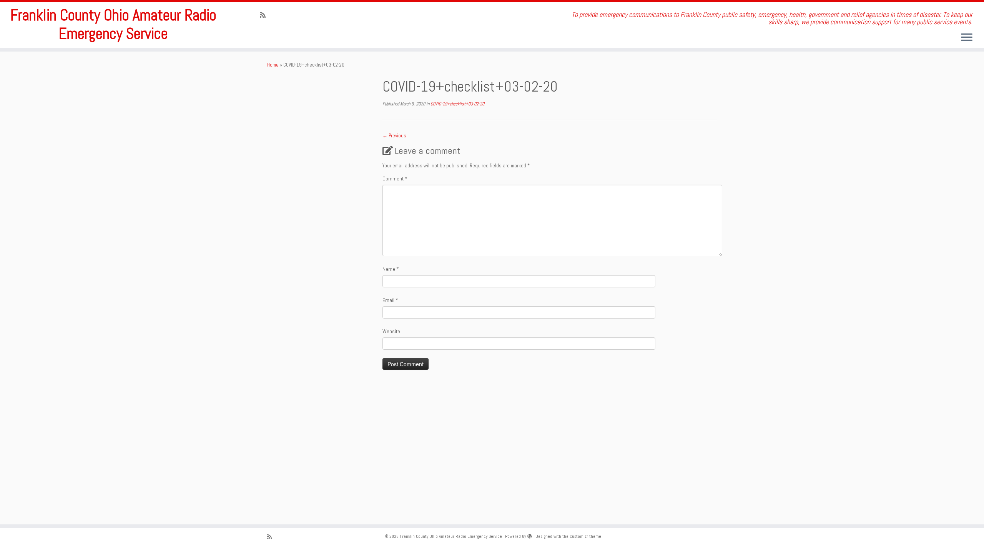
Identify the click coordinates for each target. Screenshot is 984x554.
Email (390, 300)
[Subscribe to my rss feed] (265, 15)
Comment (394, 178)
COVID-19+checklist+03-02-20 (456, 104)
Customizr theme (585, 536)
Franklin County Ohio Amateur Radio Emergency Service (113, 24)
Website (391, 331)
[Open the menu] (966, 37)
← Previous (394, 135)
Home (273, 65)
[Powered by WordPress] (529, 535)
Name (390, 268)
